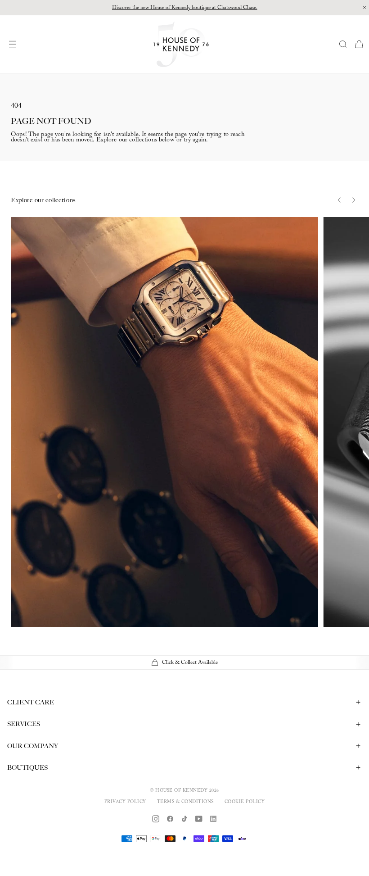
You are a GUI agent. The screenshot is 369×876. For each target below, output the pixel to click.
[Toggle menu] (14, 44)
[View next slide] (353, 200)
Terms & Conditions (185, 802)
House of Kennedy (181, 791)
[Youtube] (198, 819)
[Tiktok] (184, 819)
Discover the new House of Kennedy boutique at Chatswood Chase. (184, 7)
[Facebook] (170, 819)
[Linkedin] (213, 819)
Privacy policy (125, 802)
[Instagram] (155, 819)
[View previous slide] (339, 200)
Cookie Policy (245, 802)
